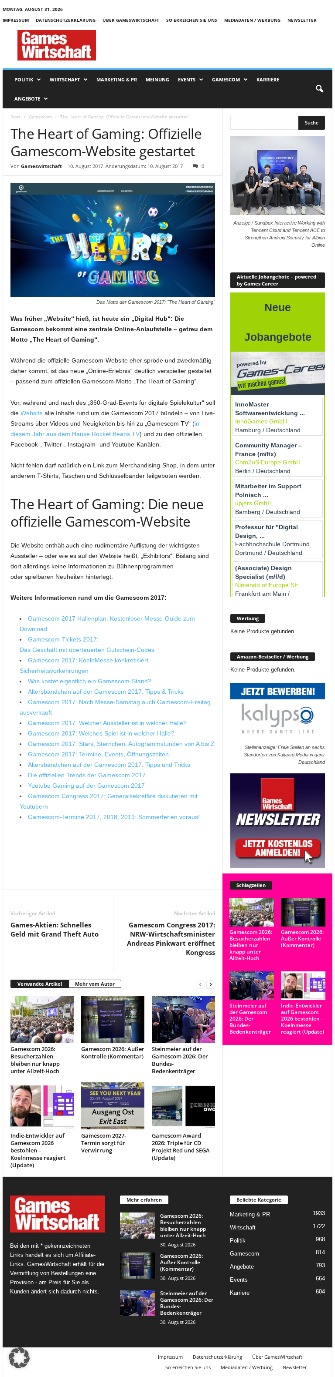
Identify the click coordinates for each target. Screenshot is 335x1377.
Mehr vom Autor (95, 984)
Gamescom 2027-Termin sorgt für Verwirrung (103, 1143)
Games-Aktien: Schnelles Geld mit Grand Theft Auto (54, 929)
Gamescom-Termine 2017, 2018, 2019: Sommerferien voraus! (114, 816)
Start (15, 117)
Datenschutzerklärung (66, 20)
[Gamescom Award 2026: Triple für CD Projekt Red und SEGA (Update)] (183, 1105)
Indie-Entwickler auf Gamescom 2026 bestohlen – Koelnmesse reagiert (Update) (37, 1150)
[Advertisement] (222, 45)
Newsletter (302, 20)
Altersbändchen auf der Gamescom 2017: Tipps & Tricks (106, 691)
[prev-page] (200, 984)
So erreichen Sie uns (191, 20)
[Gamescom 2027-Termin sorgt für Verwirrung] (112, 1105)
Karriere (267, 79)
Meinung (157, 79)
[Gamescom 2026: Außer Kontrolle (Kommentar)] (112, 1019)
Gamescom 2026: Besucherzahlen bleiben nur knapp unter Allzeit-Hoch (35, 1060)
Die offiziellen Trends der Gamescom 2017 (87, 775)
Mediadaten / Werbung (252, 20)
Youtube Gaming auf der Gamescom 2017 (86, 785)
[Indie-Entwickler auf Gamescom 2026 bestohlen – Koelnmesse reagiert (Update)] (42, 1105)
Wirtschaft (65, 79)
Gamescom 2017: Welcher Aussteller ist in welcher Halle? (107, 722)
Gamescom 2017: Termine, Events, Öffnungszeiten (98, 754)
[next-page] (210, 984)
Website (32, 413)
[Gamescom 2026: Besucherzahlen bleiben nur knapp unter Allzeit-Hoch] (42, 1019)
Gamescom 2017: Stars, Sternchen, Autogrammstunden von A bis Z (121, 743)
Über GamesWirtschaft (131, 20)
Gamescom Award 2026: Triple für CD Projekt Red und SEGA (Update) (181, 1147)
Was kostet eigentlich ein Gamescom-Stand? (89, 681)
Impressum (16, 20)
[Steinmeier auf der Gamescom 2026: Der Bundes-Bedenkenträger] (183, 1019)
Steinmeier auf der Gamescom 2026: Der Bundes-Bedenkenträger (180, 1060)
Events (186, 79)
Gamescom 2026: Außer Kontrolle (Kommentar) (112, 1052)
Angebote (27, 98)
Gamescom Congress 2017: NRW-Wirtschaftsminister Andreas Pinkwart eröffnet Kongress (171, 938)
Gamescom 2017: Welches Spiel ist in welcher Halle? (101, 733)
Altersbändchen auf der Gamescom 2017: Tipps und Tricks (109, 764)
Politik (23, 79)
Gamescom (226, 79)
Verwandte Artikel (39, 984)
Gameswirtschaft (41, 166)
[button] (319, 89)
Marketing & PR (116, 79)
